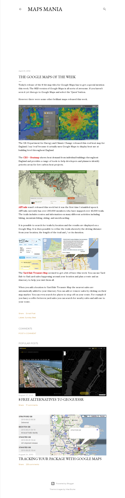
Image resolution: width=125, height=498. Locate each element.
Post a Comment (27, 333)
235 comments (32, 464)
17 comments (32, 405)
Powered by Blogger (65, 483)
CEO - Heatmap (31, 157)
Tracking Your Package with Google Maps (60, 458)
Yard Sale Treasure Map (35, 272)
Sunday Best (30, 317)
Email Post (31, 313)
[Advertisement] (62, 41)
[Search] (104, 8)
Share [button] (21, 313)
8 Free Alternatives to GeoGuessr (51, 399)
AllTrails (23, 207)
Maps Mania (45, 9)
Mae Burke (70, 489)
